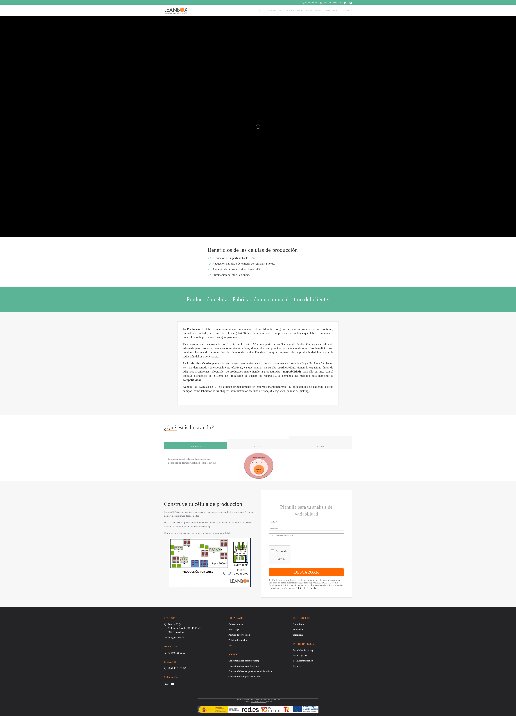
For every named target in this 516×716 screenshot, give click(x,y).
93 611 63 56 (311, 2)
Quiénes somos (314, 10)
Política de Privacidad (306, 588)
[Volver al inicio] (176, 10)
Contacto (347, 10)
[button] (210, 562)
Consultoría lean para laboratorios (244, 676)
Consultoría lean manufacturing (243, 660)
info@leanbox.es (332, 2)
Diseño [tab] (257, 446)
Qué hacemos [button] (275, 10)
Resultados (332, 10)
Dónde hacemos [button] (294, 10)
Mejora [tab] (321, 446)
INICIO (261, 10)
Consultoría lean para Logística (243, 666)
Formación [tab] (195, 446)
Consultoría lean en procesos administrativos (250, 671)
